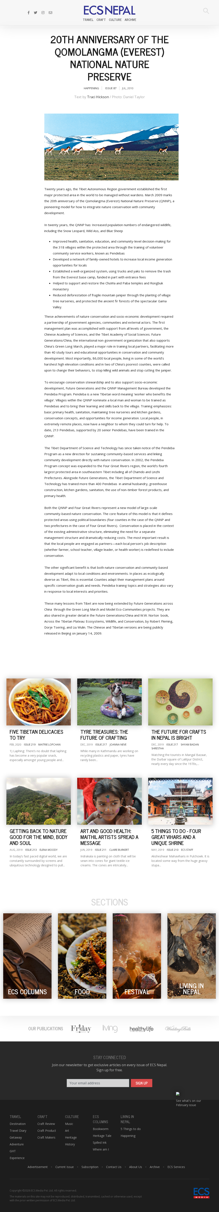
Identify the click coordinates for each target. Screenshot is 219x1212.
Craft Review (46, 1124)
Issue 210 (172, 850)
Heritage (71, 1137)
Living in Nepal (127, 1119)
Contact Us (113, 1167)
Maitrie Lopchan (49, 744)
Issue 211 (101, 850)
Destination (18, 1124)
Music (69, 1124)
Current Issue (64, 1167)
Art (67, 1131)
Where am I (101, 1149)
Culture (115, 20)
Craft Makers (46, 1137)
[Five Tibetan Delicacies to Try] (38, 701)
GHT (13, 1151)
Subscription (89, 1167)
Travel (88, 20)
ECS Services (176, 1167)
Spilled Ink (100, 1142)
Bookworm (100, 1129)
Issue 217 (101, 744)
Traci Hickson (98, 97)
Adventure (17, 1144)
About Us (135, 1167)
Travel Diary (18, 1131)
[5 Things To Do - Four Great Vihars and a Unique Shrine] (180, 801)
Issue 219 (30, 744)
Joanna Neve (118, 744)
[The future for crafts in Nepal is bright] (180, 701)
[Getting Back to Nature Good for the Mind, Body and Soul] (38, 801)
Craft (101, 20)
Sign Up (142, 1083)
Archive (130, 20)
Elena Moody (49, 850)
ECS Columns (100, 1119)
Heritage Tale (102, 1136)
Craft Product (46, 1131)
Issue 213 (31, 850)
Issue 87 (110, 88)
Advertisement (38, 1167)
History (70, 1144)
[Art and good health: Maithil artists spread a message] (109, 801)
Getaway (16, 1137)
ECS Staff (187, 850)
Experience (17, 1158)
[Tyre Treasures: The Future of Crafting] (109, 701)
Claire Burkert (119, 850)
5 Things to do (131, 1129)
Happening (91, 88)
